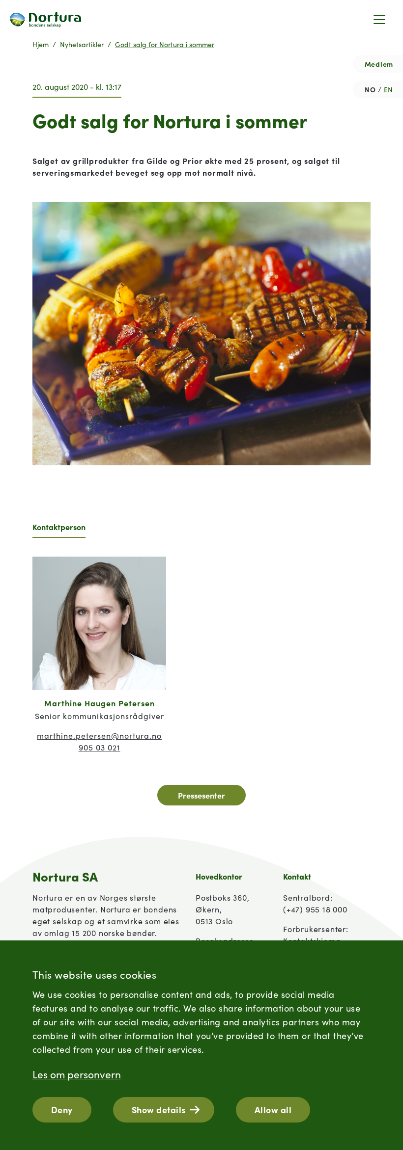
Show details (159, 1109)
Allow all (273, 1109)
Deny (62, 1109)
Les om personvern (76, 1074)
